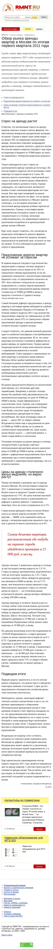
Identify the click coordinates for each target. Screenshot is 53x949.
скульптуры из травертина (22, 800)
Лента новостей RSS (13, 916)
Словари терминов (12, 914)
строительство (20, 10)
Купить (40, 829)
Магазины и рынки (12, 898)
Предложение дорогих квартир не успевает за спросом (27, 101)
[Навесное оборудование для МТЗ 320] (12, 859)
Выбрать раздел (10, 29)
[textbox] (22, 17)
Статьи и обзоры (11, 892)
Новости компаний (12, 907)
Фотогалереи (9, 894)
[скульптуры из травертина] (12, 819)
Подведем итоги (10, 111)
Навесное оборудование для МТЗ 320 (24, 839)
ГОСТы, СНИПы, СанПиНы (15, 903)
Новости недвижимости (14, 905)
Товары (39, 29)
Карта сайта (6, 935)
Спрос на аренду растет (14, 97)
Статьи (28, 29)
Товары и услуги (11, 890)
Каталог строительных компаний (18, 888)
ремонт (28, 10)
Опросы (7, 912)
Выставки (8, 901)
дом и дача (36, 10)
